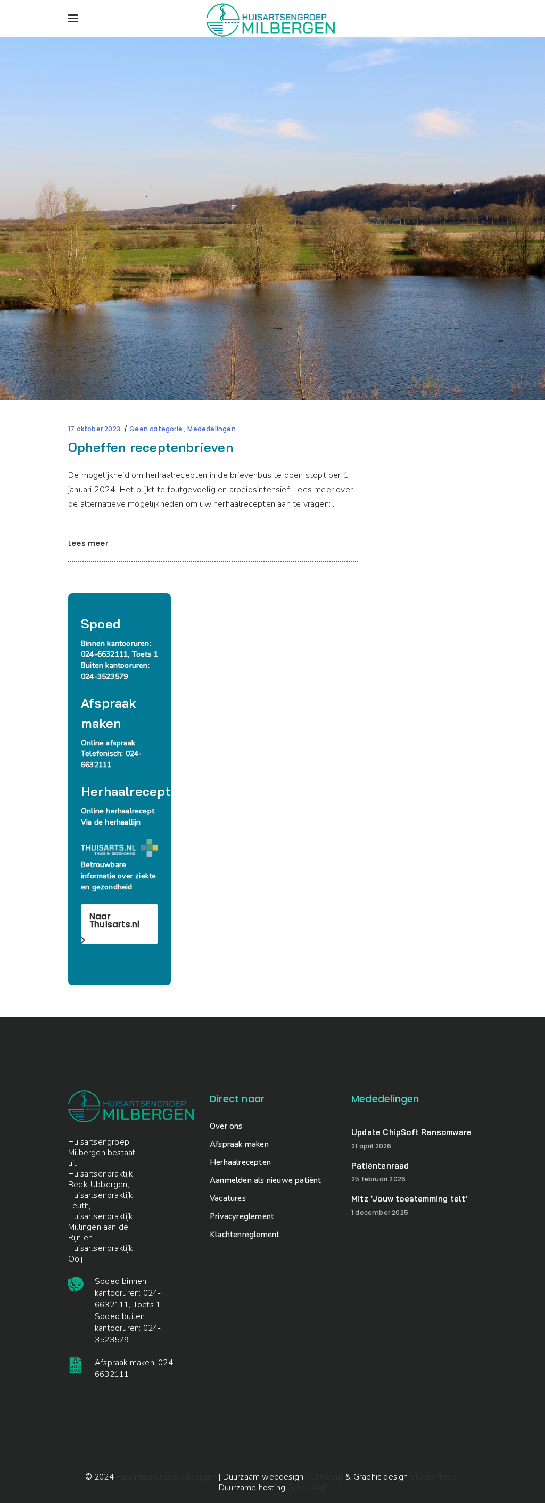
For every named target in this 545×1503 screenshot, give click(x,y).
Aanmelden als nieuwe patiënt (265, 1180)
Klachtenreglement (244, 1234)
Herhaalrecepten (240, 1162)
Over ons (226, 1126)
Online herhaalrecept (117, 811)
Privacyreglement (242, 1216)
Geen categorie (156, 428)
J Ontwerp (324, 1477)
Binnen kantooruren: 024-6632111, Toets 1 (119, 649)
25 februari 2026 (378, 1178)
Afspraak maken (239, 1144)
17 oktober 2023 (94, 428)
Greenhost (306, 1487)
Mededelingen (211, 428)
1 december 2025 (379, 1212)
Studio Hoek (433, 1477)
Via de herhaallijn (111, 822)
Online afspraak (108, 743)
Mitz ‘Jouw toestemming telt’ (409, 1199)
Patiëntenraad (380, 1166)
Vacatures (228, 1198)
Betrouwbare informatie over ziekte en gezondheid (118, 876)
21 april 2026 (371, 1146)
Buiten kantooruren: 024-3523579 (115, 671)
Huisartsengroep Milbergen (166, 1477)
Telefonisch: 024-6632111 (111, 759)
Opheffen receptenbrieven (150, 447)
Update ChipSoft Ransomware (411, 1132)
